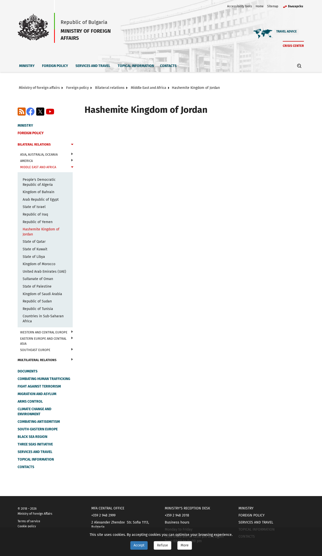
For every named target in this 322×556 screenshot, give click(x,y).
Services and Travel (92, 66)
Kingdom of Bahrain (38, 192)
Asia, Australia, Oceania (39, 154)
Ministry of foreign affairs (39, 88)
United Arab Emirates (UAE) (44, 271)
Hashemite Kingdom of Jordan (41, 231)
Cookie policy (27, 526)
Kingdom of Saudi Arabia (42, 294)
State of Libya (34, 257)
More (185, 545)
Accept (139, 545)
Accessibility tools (239, 6)
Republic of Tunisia (38, 309)
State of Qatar (34, 241)
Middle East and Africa (148, 88)
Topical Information (136, 66)
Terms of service (29, 521)
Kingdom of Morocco (39, 264)
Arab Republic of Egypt (41, 199)
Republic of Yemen (38, 222)
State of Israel (34, 207)
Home (260, 6)
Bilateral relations (110, 88)
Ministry (26, 66)
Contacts (168, 66)
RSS (22, 112)
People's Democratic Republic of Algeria (39, 182)
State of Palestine (37, 286)
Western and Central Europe (43, 332)
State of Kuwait (35, 249)
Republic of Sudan (37, 301)
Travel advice (286, 31)
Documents (27, 371)
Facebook (30, 112)
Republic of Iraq (35, 214)
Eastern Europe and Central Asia (43, 341)
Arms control (30, 401)
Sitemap (272, 6)
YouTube (50, 112)
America (26, 161)
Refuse (162, 545)
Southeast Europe (35, 350)
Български (295, 6)
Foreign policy (55, 66)
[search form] (299, 65)
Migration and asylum (37, 394)
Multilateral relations (37, 360)
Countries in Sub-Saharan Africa (43, 318)
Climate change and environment (34, 411)
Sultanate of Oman (38, 279)
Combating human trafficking (44, 379)
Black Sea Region (32, 437)
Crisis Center (293, 46)
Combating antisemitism (39, 422)
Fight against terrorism (39, 386)
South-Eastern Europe (38, 429)
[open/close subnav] (72, 145)
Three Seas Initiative (35, 444)
